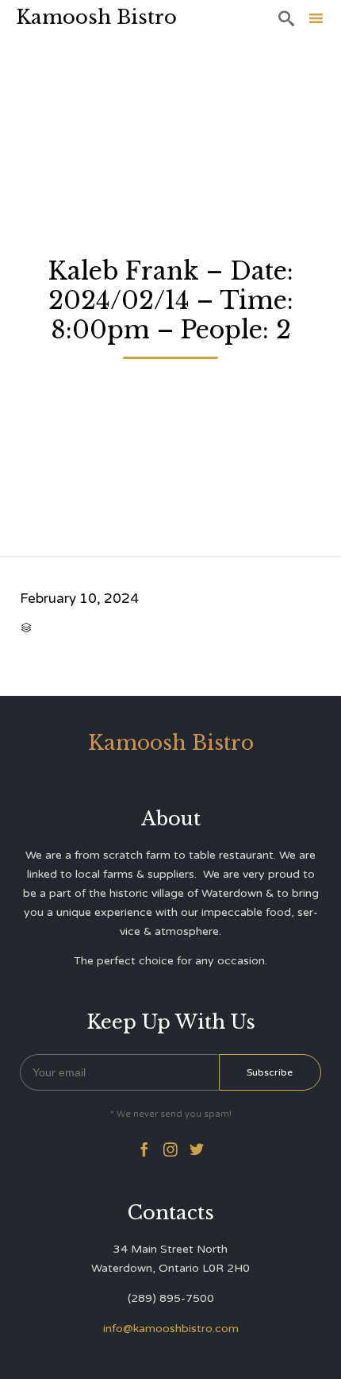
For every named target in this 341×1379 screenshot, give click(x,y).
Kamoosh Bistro (96, 17)
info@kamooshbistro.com (171, 1328)
